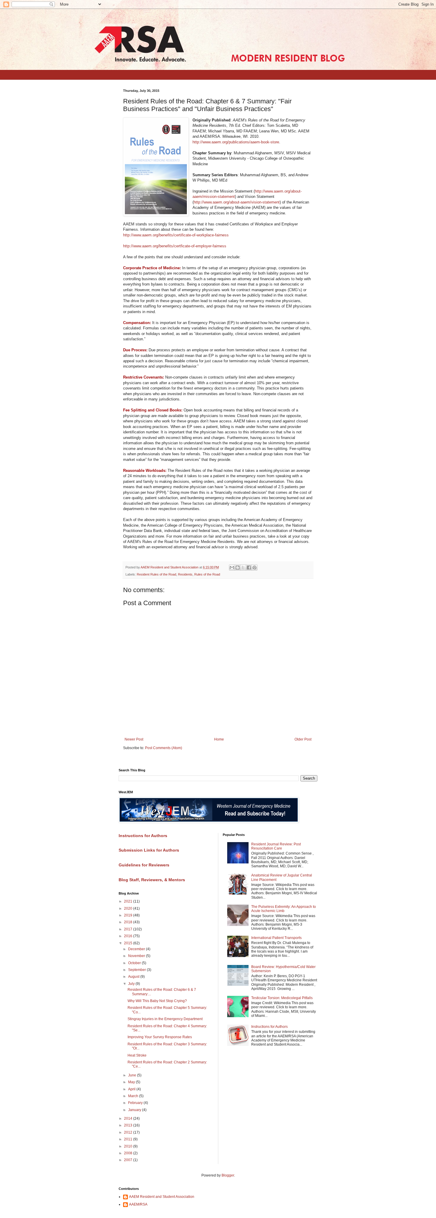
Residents (185, 574)
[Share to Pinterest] (254, 567)
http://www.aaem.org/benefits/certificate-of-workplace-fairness (176, 235)
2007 (128, 1160)
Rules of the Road (207, 574)
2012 (128, 1132)
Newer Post (134, 739)
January (135, 1110)
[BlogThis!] (238, 567)
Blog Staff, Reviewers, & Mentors (152, 879)
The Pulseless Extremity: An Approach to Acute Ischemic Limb (283, 909)
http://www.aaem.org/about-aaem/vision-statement (237, 202)
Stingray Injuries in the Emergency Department (165, 1019)
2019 (128, 915)
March (133, 1096)
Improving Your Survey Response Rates (160, 1037)
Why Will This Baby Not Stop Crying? (157, 1001)
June (132, 1075)
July (132, 984)
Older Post (303, 739)
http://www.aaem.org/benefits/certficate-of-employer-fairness (174, 246)
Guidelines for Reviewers (144, 865)
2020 (128, 908)
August (134, 977)
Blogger (228, 1175)
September (137, 970)
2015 (128, 943)
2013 (128, 1125)
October (135, 963)
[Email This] (232, 567)
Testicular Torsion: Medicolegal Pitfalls (282, 998)
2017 (128, 929)
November (137, 956)
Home (219, 739)
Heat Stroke (137, 1055)
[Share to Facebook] (249, 567)
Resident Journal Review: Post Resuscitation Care (276, 846)
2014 (128, 1118)
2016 (128, 936)
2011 (128, 1139)
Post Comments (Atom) (163, 748)
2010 (128, 1146)
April (132, 1089)
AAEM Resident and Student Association (161, 1197)
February (136, 1103)
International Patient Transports (276, 938)
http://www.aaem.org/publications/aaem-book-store (235, 142)
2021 (128, 901)
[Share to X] (243, 567)
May (132, 1082)
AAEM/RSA (138, 1204)
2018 (128, 922)
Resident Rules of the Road (156, 574)
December (137, 949)
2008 (128, 1153)
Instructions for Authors (269, 1027)
